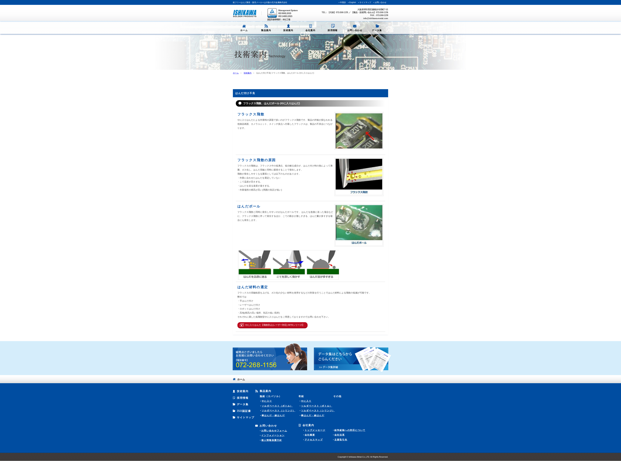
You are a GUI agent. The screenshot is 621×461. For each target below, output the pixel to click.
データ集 (243, 404)
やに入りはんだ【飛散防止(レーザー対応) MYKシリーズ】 (274, 325)
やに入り (267, 401)
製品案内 (265, 391)
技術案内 (288, 30)
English (352, 2)
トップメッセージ (315, 430)
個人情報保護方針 (271, 440)
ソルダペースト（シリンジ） (278, 410)
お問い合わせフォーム (274, 430)
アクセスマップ (314, 439)
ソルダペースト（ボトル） (277, 405)
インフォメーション (273, 435)
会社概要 (310, 434)
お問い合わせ (380, 2)
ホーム (244, 30)
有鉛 (301, 396)
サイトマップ (365, 2)
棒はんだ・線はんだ (273, 415)
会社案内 (308, 425)
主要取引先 (340, 439)
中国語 (343, 2)
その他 (337, 396)
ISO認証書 (244, 411)
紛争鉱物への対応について (349, 430)
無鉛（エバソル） (271, 396)
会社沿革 (339, 434)
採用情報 (333, 30)
